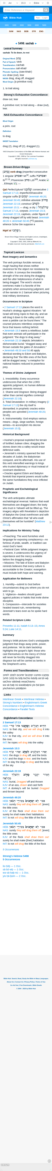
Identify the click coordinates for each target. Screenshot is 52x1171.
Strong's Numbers (13, 702)
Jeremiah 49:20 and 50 (17, 350)
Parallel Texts (27, 709)
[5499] (48, 528)
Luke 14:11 (15, 629)
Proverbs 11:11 (11, 625)
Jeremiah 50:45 (11, 200)
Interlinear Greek (12, 699)
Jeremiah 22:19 (11, 203)
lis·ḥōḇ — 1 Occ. (12, 866)
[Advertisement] (26, 938)
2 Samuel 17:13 (13, 307)
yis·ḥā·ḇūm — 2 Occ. (14, 876)
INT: (5, 742)
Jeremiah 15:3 (11, 207)
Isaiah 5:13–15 (29, 625)
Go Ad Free (5, 1165)
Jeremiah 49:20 (37, 196)
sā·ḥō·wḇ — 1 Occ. (13, 869)
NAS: (6, 729)
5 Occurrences (11, 849)
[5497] (3, 528)
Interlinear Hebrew (34, 699)
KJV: (5, 736)
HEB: (6, 726)
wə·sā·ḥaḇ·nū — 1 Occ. (16, 872)
